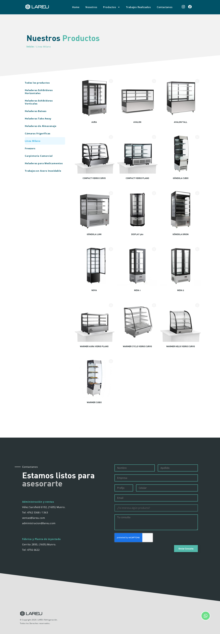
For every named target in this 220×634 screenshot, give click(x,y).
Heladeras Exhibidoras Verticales (39, 102)
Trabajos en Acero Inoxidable (43, 170)
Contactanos (165, 7)
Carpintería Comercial (39, 155)
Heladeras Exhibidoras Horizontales (39, 92)
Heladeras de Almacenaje (40, 125)
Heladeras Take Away (38, 118)
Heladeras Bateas (35, 111)
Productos (109, 7)
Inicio (30, 46)
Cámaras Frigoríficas (37, 133)
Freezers (30, 148)
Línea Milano (32, 140)
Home (75, 7)
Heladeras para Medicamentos (44, 163)
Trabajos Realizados (138, 7)
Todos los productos (37, 82)
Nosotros (91, 7)
